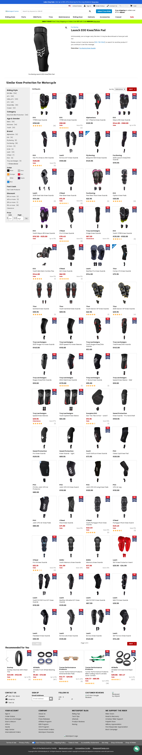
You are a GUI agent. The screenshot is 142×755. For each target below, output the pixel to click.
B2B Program (43, 724)
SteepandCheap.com (101, 748)
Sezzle (7, 727)
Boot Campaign (111, 729)
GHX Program (44, 727)
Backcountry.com (65, 748)
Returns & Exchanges (13, 719)
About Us (42, 714)
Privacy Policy (24, 743)
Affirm (7, 724)
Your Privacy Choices (44, 743)
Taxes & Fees (73, 743)
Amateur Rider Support (114, 719)
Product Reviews (78, 721)
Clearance (10, 208)
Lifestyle (75, 719)
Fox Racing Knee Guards (87, 48)
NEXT (131, 89)
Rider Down (109, 714)
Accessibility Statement (90, 743)
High (18, 216)
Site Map (105, 743)
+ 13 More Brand (13, 164)
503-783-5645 (100, 42)
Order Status (10, 716)
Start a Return (10, 721)
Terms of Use (11, 743)
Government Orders (46, 729)
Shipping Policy (60, 743)
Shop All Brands (117, 743)
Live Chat (125, 6)
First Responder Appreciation (116, 727)
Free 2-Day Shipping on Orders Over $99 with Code (71, 21)
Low (9, 216)
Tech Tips (75, 716)
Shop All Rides (130, 743)
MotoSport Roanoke (46, 732)
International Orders (13, 732)
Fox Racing (74, 27)
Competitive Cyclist (82, 748)
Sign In (7, 714)
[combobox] (120, 89)
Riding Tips (76, 714)
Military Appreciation (113, 724)
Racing (74, 724)
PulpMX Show (110, 721)
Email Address (38, 696)
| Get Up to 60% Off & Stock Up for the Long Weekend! (71, 2)
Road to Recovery (112, 716)
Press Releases (44, 719)
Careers (42, 716)
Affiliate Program (45, 721)
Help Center (9, 729)
